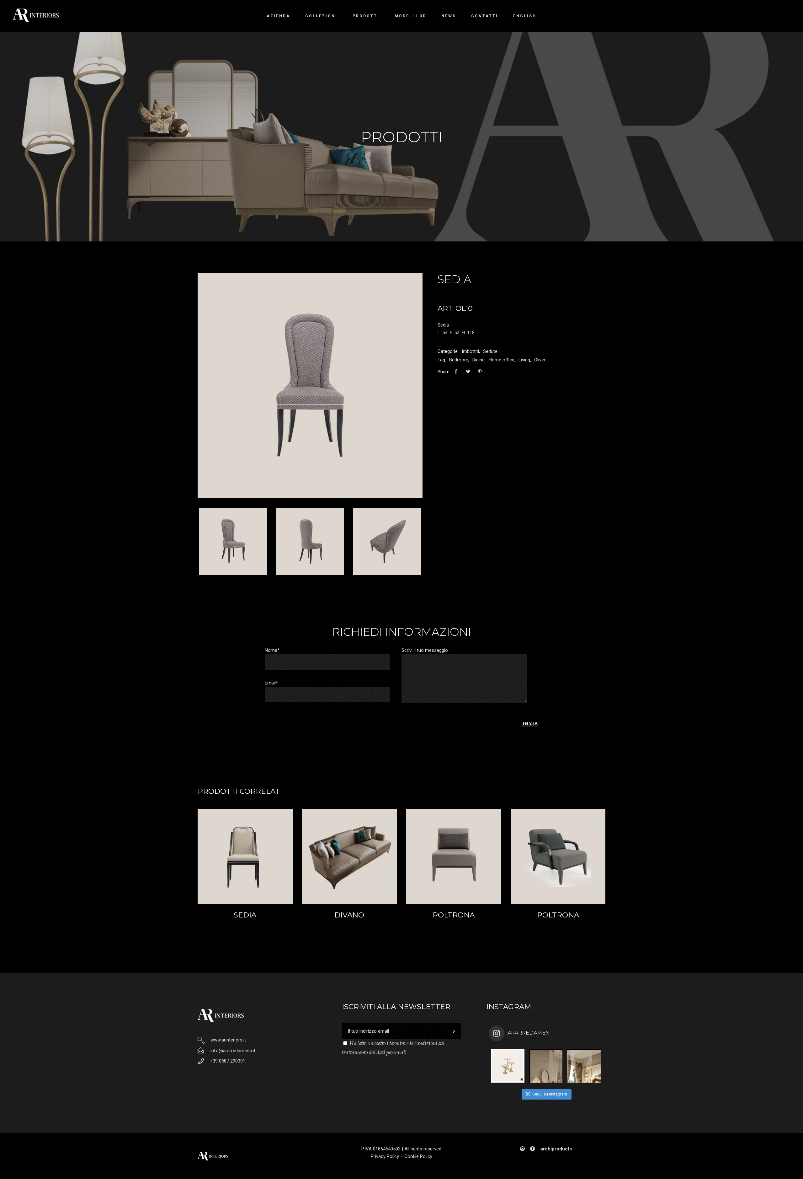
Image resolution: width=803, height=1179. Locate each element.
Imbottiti (470, 351)
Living (524, 360)
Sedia (245, 915)
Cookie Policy (418, 1156)
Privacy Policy (385, 1156)
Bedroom (458, 360)
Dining (478, 360)
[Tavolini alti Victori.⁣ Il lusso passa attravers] (507, 1066)
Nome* (272, 650)
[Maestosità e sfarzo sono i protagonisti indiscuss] (545, 1066)
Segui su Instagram (549, 1094)
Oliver (539, 360)
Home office (501, 360)
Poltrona (454, 915)
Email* (271, 683)
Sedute (490, 351)
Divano (349, 915)
